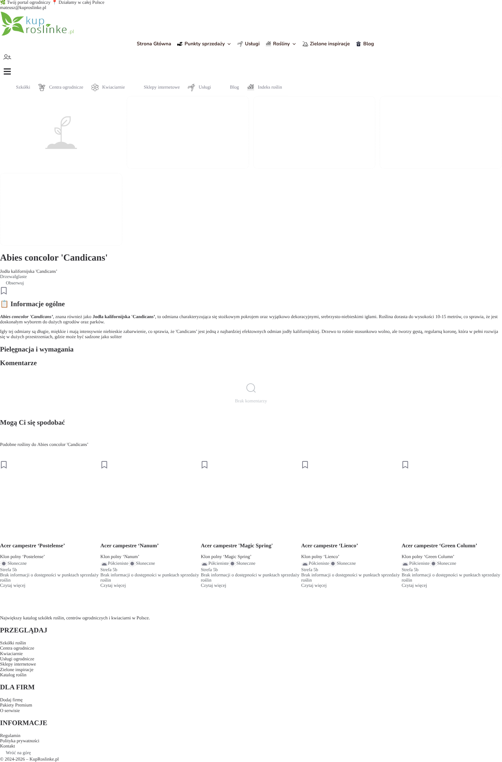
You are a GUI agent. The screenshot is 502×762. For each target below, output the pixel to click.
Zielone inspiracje (330, 44)
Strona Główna (154, 44)
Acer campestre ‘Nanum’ (130, 546)
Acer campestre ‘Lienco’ (329, 546)
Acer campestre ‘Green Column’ (439, 546)
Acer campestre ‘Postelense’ (32, 546)
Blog (368, 44)
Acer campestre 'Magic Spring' (237, 546)
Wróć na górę (18, 752)
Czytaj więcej (13, 585)
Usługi (252, 44)
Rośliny (281, 44)
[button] (7, 71)
